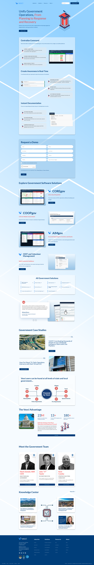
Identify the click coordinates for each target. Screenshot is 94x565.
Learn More (51, 202)
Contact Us (67, 547)
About (67, 542)
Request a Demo (74, 3)
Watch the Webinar (24, 369)
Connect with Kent (66, 484)
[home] (19, 3)
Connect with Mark (28, 484)
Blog (55, 542)
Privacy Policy (11, 563)
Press (66, 552)
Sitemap (15, 563)
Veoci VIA (46, 554)
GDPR (19, 563)
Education (35, 547)
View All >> (72, 491)
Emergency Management (48, 542)
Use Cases (56, 547)
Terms (7, 563)
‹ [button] (33, 320)
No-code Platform (47, 552)
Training (56, 552)
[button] (34, 3)
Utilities (35, 554)
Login (77, 1)
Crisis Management (47, 547)
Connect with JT (47, 484)
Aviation (35, 542)
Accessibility (4, 563)
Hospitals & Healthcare (37, 552)
